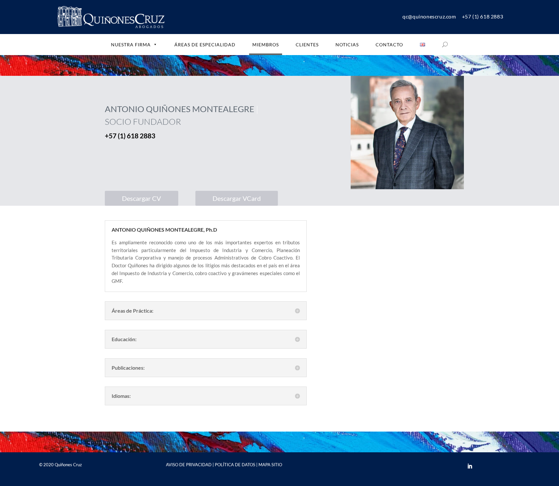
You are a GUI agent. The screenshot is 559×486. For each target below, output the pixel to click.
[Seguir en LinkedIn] (470, 466)
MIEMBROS (265, 44)
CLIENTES (307, 44)
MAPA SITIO (270, 464)
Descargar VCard (237, 198)
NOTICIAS (347, 44)
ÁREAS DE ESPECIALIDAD (205, 44)
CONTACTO (389, 44)
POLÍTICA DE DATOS (235, 464)
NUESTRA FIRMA (131, 44)
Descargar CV (141, 198)
